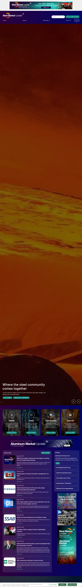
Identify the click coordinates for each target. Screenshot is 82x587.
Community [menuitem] (45, 20)
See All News (45, 452)
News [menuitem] (4, 20)
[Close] (80, 584)
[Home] (16, 15)
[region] (41, 584)
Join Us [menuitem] (68, 20)
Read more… (20, 467)
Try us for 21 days (72, 16)
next (79, 401)
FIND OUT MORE (11, 432)
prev (74, 401)
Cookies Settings (53, 584)
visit (57, 463)
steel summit (7, 397)
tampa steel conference (21, 397)
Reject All (62, 584)
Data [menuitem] (24, 20)
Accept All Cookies (72, 584)
